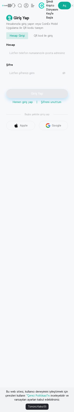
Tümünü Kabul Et (37, 406)
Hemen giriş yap (23, 102)
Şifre (9, 64)
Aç (64, 5)
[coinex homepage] (5, 5)
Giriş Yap (37, 93)
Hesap (10, 44)
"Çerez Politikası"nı (38, 395)
